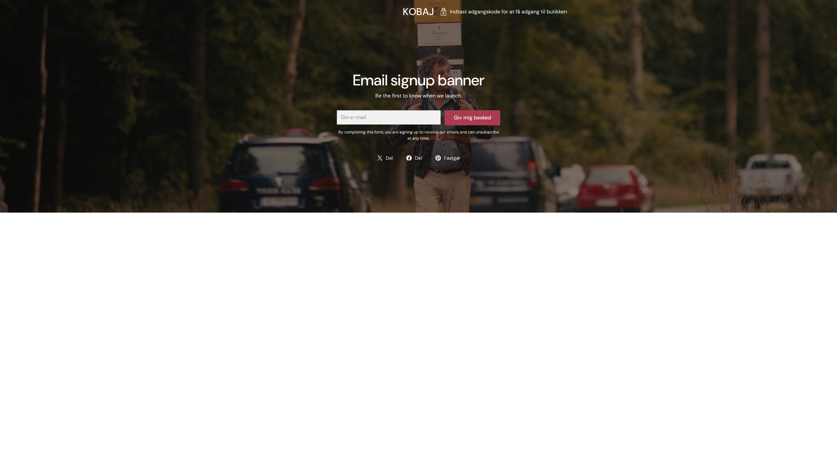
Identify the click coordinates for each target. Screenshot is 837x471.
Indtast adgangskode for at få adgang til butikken (508, 11)
